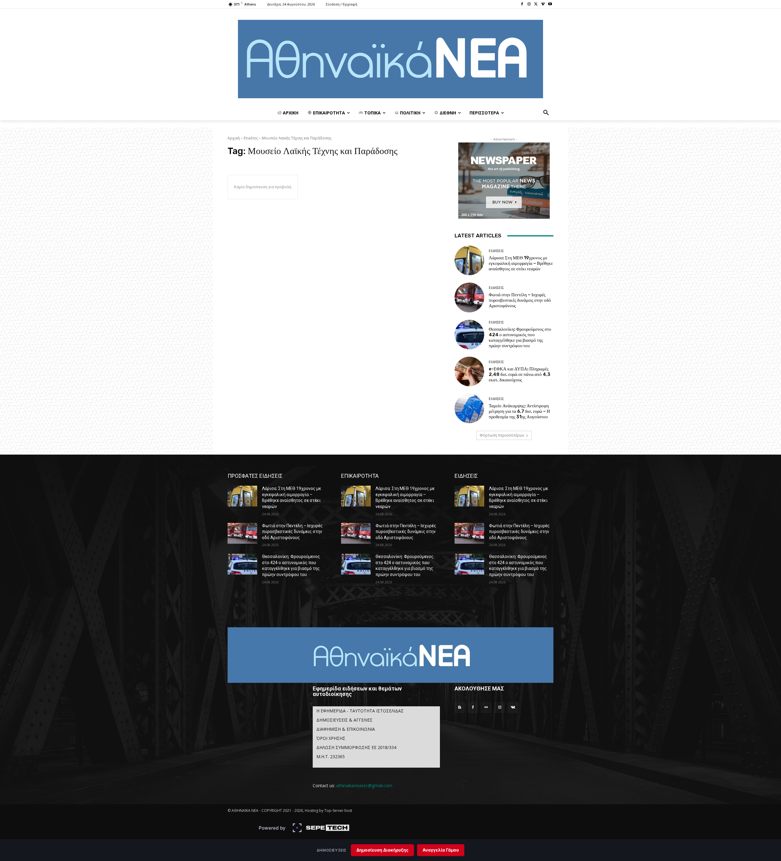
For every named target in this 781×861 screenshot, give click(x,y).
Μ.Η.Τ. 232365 (330, 756)
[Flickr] (486, 707)
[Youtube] (549, 4)
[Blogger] (460, 707)
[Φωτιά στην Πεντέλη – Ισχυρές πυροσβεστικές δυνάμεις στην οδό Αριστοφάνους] (469, 297)
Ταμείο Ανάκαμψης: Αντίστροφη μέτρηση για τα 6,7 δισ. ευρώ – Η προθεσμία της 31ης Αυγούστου (519, 411)
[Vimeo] (542, 4)
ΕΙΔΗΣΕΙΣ (496, 251)
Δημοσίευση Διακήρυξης (382, 849)
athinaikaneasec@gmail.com (364, 785)
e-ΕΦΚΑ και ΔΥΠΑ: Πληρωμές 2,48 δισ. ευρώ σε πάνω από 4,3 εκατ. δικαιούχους (519, 374)
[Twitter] (536, 4)
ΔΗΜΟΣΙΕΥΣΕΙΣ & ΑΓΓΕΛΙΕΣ (344, 720)
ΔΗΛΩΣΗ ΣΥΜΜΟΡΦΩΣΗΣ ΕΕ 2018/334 (356, 747)
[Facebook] (522, 4)
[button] (546, 113)
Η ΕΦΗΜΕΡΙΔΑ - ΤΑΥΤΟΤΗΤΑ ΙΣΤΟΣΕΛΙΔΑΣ (360, 711)
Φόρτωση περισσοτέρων (502, 435)
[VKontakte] (513, 707)
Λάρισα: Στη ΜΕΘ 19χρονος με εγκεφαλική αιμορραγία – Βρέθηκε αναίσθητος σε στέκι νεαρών (521, 263)
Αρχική (234, 138)
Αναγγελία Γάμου (441, 849)
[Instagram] (529, 4)
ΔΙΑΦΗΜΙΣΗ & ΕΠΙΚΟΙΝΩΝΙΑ (345, 729)
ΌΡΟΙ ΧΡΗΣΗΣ (330, 738)
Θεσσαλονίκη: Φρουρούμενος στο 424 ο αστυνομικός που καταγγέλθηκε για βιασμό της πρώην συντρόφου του (520, 337)
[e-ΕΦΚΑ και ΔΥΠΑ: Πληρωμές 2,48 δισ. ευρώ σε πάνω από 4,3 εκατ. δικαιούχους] (469, 371)
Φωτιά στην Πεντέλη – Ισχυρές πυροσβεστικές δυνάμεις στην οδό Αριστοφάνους (520, 300)
